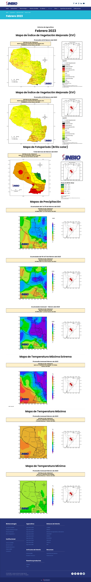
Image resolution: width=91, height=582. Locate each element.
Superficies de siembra (66, 8)
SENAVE (48, 529)
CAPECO (48, 542)
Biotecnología (23, 8)
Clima (55, 8)
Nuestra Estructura (10, 547)
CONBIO (48, 527)
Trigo (27, 566)
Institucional (14, 8)
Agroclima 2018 (29, 544)
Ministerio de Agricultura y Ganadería (55, 531)
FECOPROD (49, 538)
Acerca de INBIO (10, 542)
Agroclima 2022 (30, 536)
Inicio (7, 8)
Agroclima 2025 (30, 529)
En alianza (42, 8)
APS (47, 544)
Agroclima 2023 (30, 534)
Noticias (50, 8)
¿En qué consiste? (10, 527)
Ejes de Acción (9, 544)
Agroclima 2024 (30, 531)
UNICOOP (49, 540)
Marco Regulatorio (10, 534)
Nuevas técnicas (10, 531)
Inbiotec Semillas (34, 8)
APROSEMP (49, 534)
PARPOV (48, 536)
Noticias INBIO (29, 553)
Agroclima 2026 (30, 527)
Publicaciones (77, 8)
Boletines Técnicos (30, 555)
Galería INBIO (9, 549)
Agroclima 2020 (30, 540)
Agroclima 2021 (29, 538)
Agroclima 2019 (29, 542)
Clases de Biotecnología (11, 529)
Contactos (8, 551)
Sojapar (28, 564)
